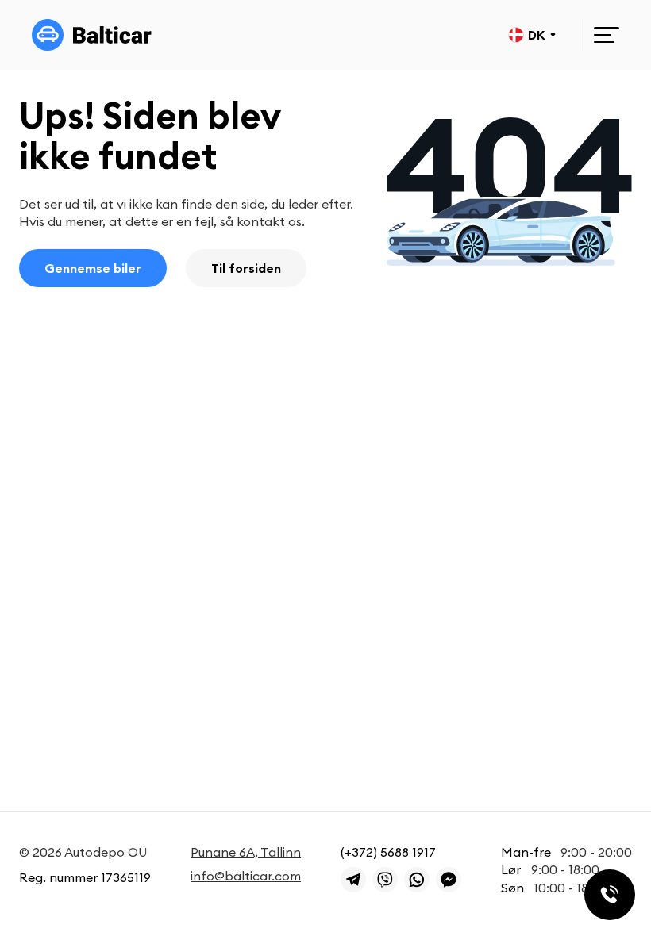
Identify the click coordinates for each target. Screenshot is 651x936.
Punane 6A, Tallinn (246, 852)
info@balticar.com (246, 876)
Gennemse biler (92, 268)
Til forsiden (246, 268)
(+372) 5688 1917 (388, 852)
